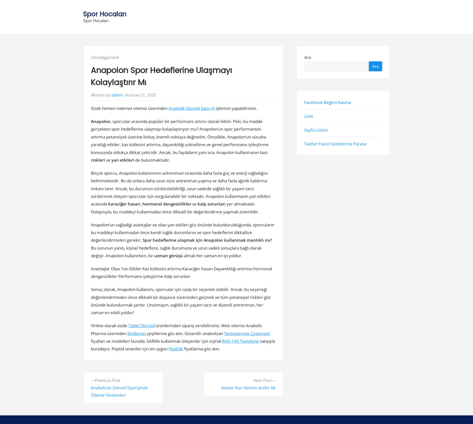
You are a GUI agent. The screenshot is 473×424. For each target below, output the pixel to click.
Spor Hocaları (105, 13)
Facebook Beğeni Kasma (327, 102)
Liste (308, 116)
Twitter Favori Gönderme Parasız (335, 144)
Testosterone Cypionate (247, 333)
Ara (307, 57)
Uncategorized (105, 57)
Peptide (176, 349)
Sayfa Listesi (316, 130)
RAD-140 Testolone (240, 341)
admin (117, 95)
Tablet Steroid (141, 325)
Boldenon (136, 333)
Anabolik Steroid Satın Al (192, 108)
